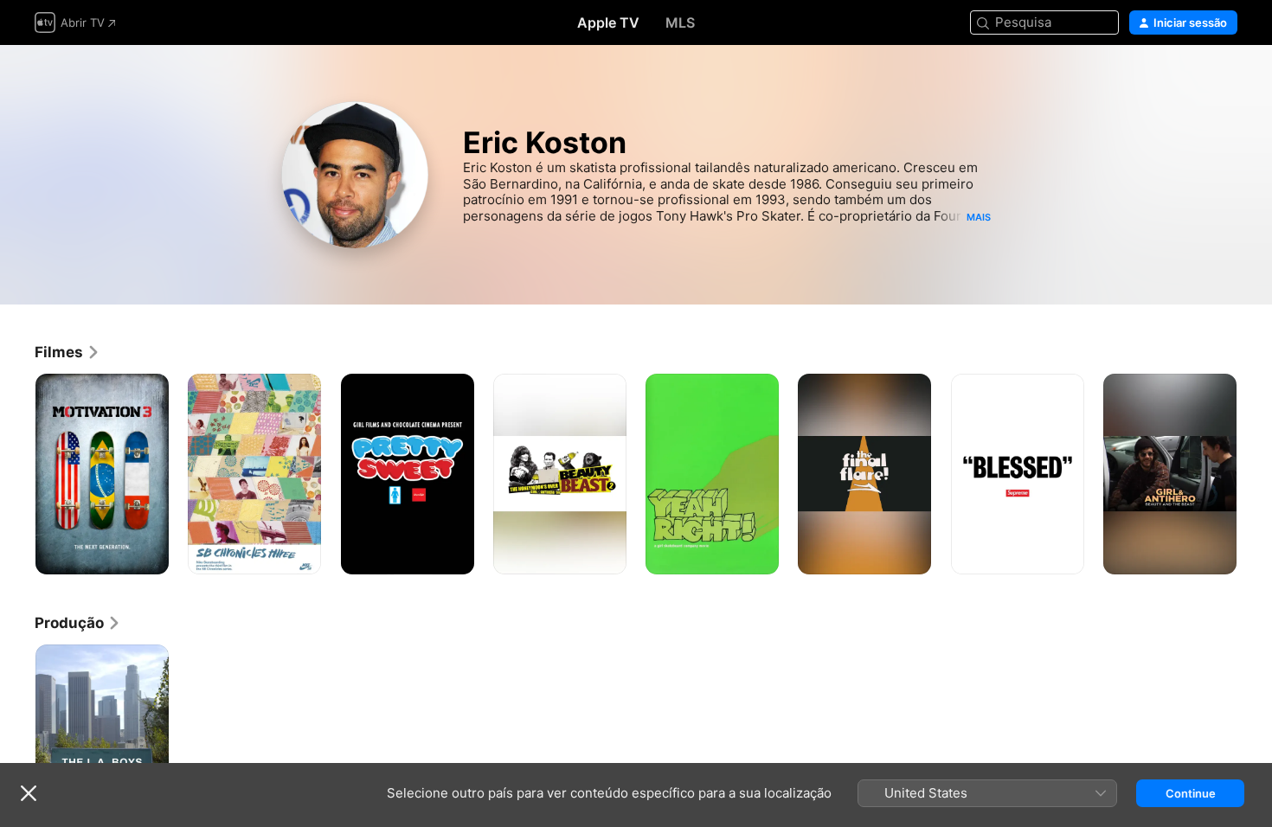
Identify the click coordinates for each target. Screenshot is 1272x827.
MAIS (979, 217)
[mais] (149, 555)
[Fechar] (28, 793)
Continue (1191, 793)
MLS (680, 22)
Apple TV (608, 22)
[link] (67, 352)
